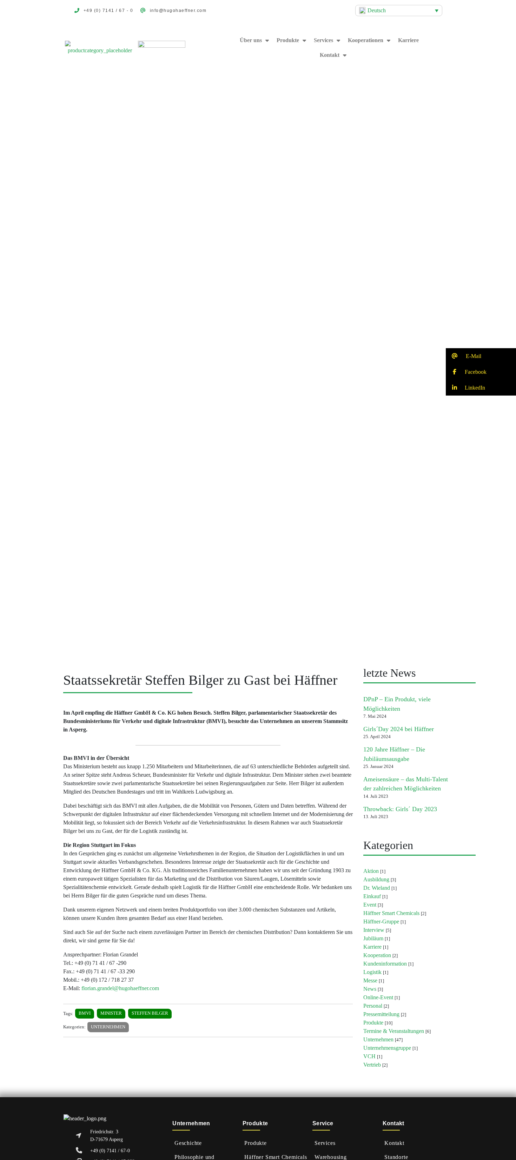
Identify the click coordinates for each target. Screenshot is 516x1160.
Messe (370, 980)
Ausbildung (376, 879)
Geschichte (188, 1143)
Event (369, 905)
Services (323, 40)
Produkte (288, 40)
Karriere (408, 40)
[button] (481, 356)
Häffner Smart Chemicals (391, 913)
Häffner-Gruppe (381, 921)
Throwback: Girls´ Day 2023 (400, 809)
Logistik (372, 972)
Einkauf (372, 896)
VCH (369, 1056)
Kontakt (394, 1143)
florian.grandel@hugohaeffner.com (120, 988)
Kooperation (377, 955)
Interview (373, 930)
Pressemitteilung (381, 1014)
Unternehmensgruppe (387, 1048)
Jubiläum (373, 938)
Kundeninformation (385, 964)
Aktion (371, 871)
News (369, 989)
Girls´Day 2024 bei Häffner (398, 729)
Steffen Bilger (150, 1013)
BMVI (85, 1013)
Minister (111, 1013)
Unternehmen (108, 1027)
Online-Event (378, 997)
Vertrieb (372, 1065)
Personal (372, 1006)
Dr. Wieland (376, 888)
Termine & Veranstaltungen (393, 1031)
